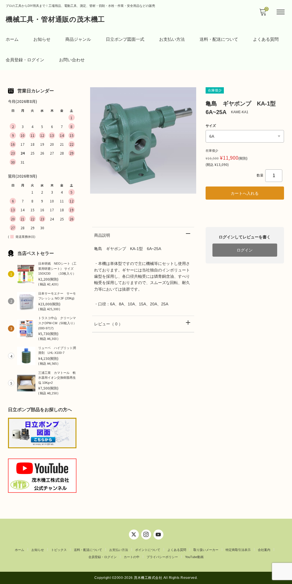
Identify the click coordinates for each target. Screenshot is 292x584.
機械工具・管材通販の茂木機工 (55, 19)
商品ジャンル (78, 39)
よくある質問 (266, 39)
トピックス (59, 549)
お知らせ (41, 39)
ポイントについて (147, 549)
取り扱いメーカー (205, 549)
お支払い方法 (172, 39)
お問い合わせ (72, 59)
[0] (262, 13)
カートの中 (131, 557)
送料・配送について (219, 39)
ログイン (245, 250)
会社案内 (264, 549)
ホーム (12, 39)
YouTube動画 (194, 557)
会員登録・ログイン (25, 59)
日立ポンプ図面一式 (125, 39)
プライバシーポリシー (162, 557)
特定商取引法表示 (238, 549)
